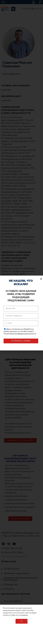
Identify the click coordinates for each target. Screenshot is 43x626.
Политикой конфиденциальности (20, 334)
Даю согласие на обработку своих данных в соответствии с (20, 331)
